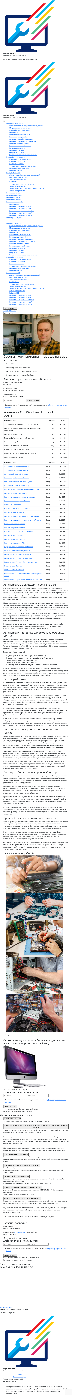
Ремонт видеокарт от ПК (18, 137)
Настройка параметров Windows (16, 543)
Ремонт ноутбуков (13, 197)
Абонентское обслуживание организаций (24, 175)
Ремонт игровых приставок (19, 168)
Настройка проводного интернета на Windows (21, 516)
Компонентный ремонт (15, 123)
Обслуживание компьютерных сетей (22, 184)
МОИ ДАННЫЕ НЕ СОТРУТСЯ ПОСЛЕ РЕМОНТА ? (21, 1165)
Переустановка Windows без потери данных (20, 562)
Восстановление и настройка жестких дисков (26, 126)
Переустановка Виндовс (13, 566)
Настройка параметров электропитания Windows (22, 520)
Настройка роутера (16, 164)
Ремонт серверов (15, 170)
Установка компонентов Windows (16, 470)
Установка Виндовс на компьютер (16, 486)
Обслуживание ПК (13, 173)
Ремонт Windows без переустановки (17, 551)
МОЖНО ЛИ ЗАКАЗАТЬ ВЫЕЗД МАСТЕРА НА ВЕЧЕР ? (22, 1187)
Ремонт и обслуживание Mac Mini (21, 211)
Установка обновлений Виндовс (16, 474)
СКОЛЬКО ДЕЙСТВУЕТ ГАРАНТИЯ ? (16, 1176)
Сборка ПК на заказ (16, 153)
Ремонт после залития (17, 148)
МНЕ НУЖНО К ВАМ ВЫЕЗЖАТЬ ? (16, 1154)
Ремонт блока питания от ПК (20, 135)
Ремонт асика (14, 132)
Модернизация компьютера (19, 128)
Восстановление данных (18, 177)
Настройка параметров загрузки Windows (19, 497)
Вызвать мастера (33, 401)
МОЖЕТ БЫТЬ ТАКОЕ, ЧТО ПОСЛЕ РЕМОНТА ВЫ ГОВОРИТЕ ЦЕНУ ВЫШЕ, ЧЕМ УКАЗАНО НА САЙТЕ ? (36, 1126)
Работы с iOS (14, 204)
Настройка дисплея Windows (14, 539)
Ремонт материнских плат (19, 144)
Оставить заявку (10, 1106)
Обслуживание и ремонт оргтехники (22, 166)
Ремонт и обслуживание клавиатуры (22, 141)
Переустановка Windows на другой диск (19, 558)
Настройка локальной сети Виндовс (17, 508)
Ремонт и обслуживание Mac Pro (21, 213)
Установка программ (17, 191)
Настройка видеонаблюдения (20, 159)
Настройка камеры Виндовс (14, 512)
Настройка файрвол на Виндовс (16, 493)
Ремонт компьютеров (14, 193)
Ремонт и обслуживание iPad (20, 209)
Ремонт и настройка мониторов (21, 139)
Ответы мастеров (19, 1377)
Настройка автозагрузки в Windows (17, 501)
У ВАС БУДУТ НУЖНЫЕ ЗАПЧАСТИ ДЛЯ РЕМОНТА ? (22, 1198)
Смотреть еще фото (12, 1035)
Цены (20, 1375)
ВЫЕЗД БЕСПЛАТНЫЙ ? (12, 1119)
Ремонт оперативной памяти (20, 146)
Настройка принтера (17, 162)
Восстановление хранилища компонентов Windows (23, 580)
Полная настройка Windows (14, 528)
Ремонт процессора (16, 150)
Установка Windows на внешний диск (18, 482)
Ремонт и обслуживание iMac (20, 206)
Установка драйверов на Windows (16, 478)
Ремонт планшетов (13, 200)
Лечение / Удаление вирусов (19, 179)
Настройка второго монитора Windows (18, 531)
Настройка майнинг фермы (19, 130)
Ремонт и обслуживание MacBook (21, 215)
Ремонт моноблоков (13, 195)
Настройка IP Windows (12, 505)
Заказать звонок (10, 308)
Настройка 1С (14, 182)
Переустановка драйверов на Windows (18, 547)
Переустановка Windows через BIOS (17, 554)
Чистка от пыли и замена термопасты (23, 155)
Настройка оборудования (15, 157)
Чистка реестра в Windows (14, 570)
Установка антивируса (17, 186)
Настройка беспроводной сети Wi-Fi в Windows (21, 489)
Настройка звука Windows (13, 535)
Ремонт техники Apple (14, 202)
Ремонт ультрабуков (13, 218)
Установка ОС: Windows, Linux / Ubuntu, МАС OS (27, 188)
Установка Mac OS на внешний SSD (17, 466)
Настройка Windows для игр (14, 524)
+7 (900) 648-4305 (9, 311)
